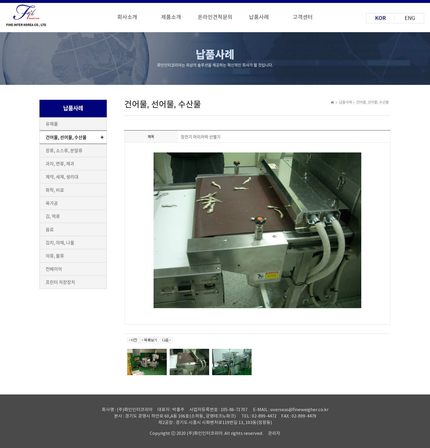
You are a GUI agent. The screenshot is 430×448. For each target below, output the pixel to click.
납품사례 (259, 17)
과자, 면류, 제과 (60, 163)
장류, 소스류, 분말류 (64, 150)
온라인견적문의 (215, 17)
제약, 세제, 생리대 (62, 177)
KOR (380, 18)
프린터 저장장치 (60, 282)
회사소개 (127, 17)
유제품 (52, 124)
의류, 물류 (55, 256)
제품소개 (171, 17)
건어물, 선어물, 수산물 (66, 137)
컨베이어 (54, 269)
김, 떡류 (53, 216)
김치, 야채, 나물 (60, 242)
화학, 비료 (55, 190)
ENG (410, 18)
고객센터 (303, 17)
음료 (50, 229)
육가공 (52, 203)
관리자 (274, 433)
